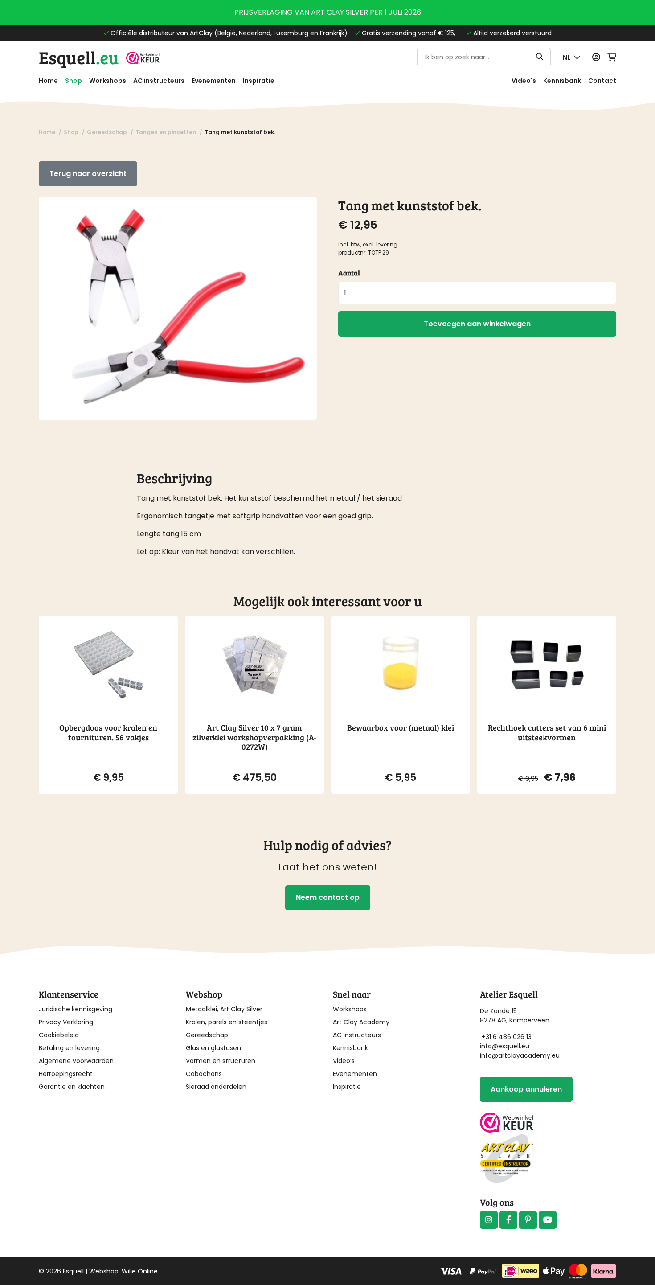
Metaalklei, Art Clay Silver (224, 1009)
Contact (602, 80)
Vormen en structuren (220, 1060)
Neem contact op (328, 897)
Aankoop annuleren (526, 1089)
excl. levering (380, 244)
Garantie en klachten (72, 1086)
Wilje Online (140, 1271)
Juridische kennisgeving (75, 1009)
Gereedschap (207, 1034)
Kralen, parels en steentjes (226, 1022)
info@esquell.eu (505, 1046)
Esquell (79, 57)
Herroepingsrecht (66, 1073)
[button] (571, 57)
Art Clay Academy (361, 1022)
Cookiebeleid (59, 1034)
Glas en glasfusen (213, 1047)
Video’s (344, 1060)
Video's (524, 80)
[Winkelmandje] (611, 57)
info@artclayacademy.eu (520, 1055)
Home (48, 80)
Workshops (107, 80)
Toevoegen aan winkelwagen (477, 324)
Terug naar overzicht (88, 173)
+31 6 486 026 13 (506, 1036)
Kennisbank (562, 80)
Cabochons (204, 1073)
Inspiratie (258, 80)
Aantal (349, 272)
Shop (73, 80)
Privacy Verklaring (66, 1022)
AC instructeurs (158, 80)
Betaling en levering (69, 1047)
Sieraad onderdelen (216, 1086)
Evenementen (214, 80)
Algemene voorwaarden (76, 1060)
